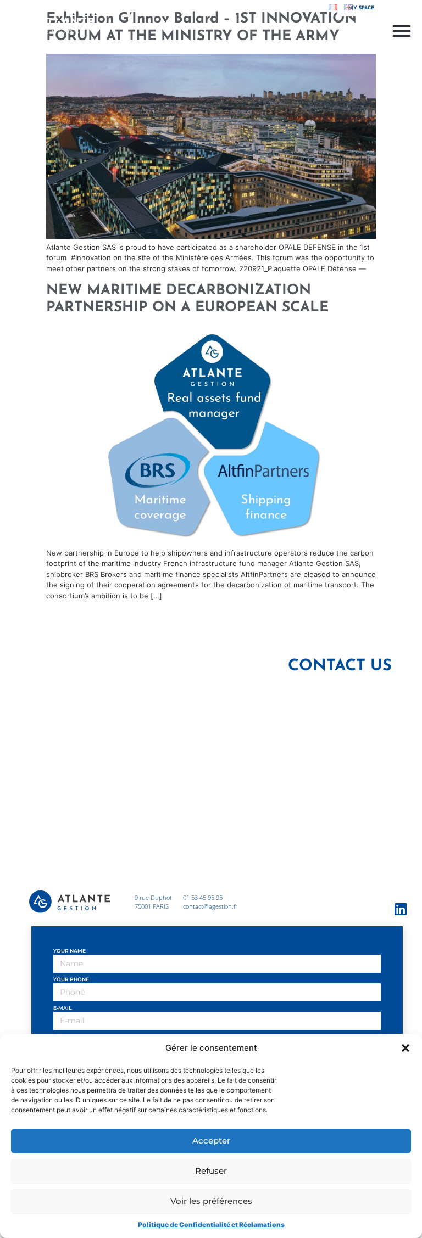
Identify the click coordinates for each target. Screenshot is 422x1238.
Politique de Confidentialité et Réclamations (211, 1224)
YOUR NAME (69, 951)
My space (361, 7)
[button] (405, 1048)
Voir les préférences (211, 1201)
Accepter (211, 1140)
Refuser (211, 1171)
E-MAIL (62, 1008)
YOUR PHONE (71, 979)
